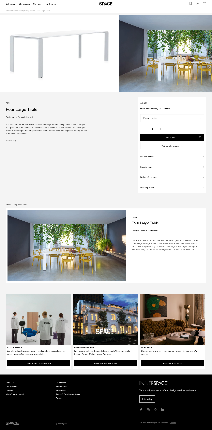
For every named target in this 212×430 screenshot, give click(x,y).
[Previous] (2, 52)
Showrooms (24, 3)
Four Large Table (43, 10)
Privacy (59, 398)
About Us (10, 382)
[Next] (210, 52)
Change (173, 422)
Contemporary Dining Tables (23, 10)
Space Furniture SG (105, 3)
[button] (190, 4)
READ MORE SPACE (172, 363)
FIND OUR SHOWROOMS (105, 363)
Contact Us (61, 382)
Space (8, 10)
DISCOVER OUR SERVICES (38, 363)
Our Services (11, 386)
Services (37, 3)
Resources (61, 390)
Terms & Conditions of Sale (68, 394)
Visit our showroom (170, 145)
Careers (9, 390)
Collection (10, 3)
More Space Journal (15, 394)
